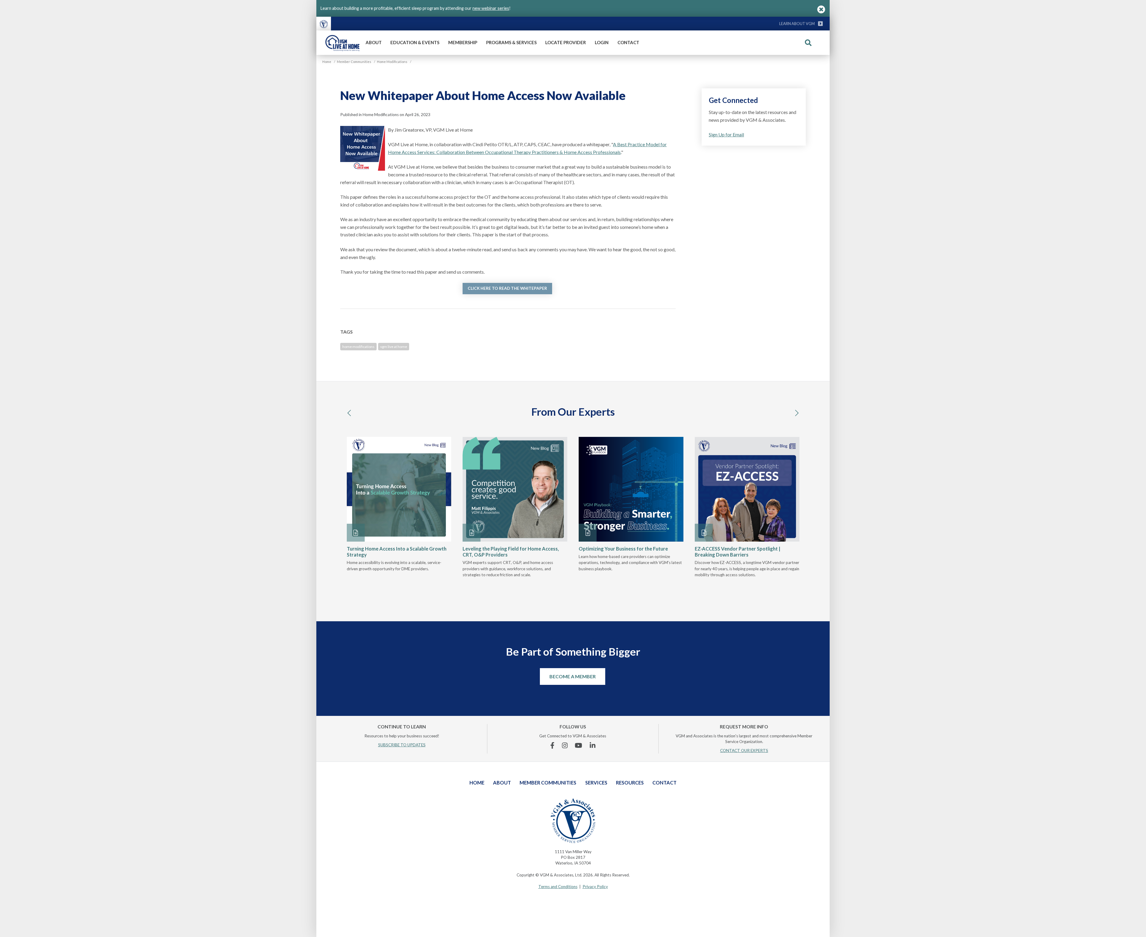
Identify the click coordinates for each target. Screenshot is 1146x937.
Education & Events (414, 42)
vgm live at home (393, 346)
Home (476, 782)
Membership (462, 42)
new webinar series (490, 8)
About (374, 42)
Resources (630, 782)
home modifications (358, 346)
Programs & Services (511, 42)
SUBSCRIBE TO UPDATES (402, 744)
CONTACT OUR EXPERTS (744, 750)
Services (596, 782)
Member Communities (548, 782)
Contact (628, 42)
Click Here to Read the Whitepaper (507, 288)
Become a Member (572, 676)
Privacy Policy (595, 886)
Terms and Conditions (557, 886)
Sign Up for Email (726, 134)
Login (602, 42)
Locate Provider (565, 42)
